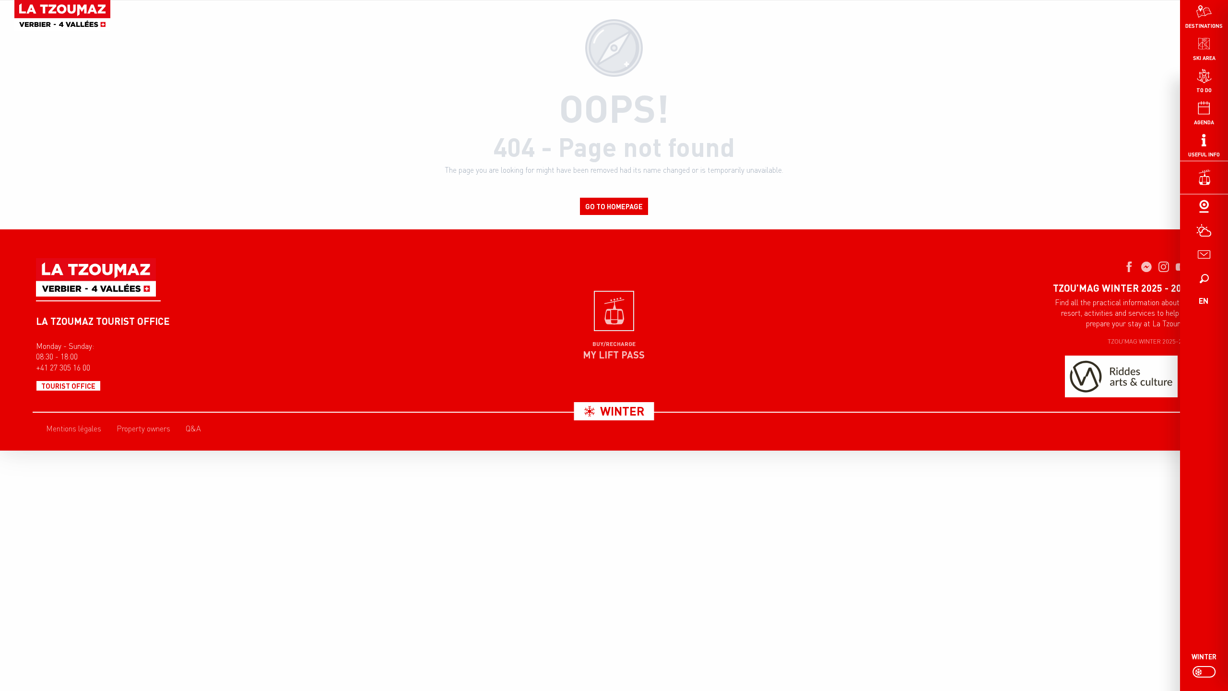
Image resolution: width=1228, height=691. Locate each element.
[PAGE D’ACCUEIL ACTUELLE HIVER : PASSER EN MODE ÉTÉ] (1204, 672)
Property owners (143, 428)
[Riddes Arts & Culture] (1121, 376)
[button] (1204, 278)
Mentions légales (73, 428)
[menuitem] (62, 15)
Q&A (193, 428)
